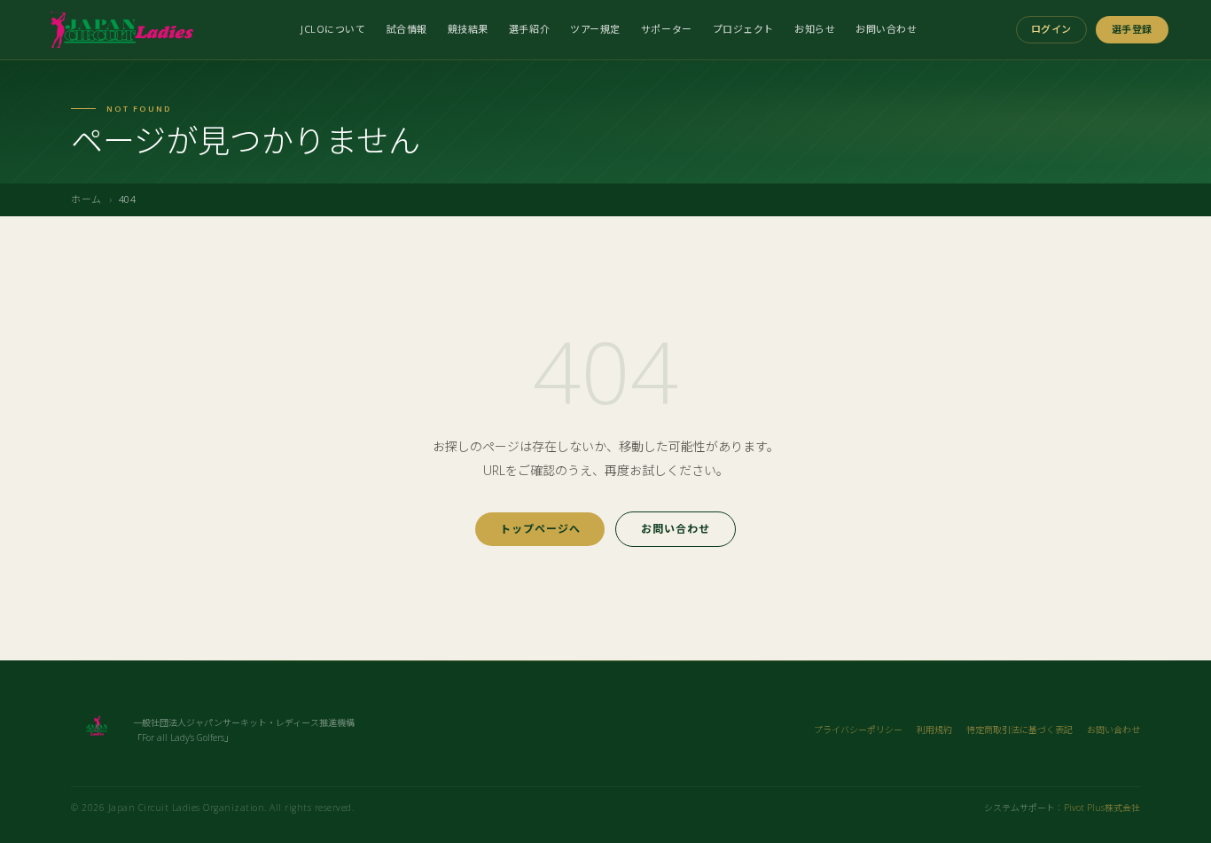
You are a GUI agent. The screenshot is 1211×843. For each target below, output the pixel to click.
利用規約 (934, 729)
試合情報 (407, 28)
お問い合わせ (886, 28)
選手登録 (1132, 28)
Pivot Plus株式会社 (1102, 807)
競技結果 (468, 28)
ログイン (1051, 28)
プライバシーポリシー (858, 729)
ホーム (86, 199)
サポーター (666, 28)
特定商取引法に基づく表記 (1019, 729)
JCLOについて (333, 28)
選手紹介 (529, 28)
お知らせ (814, 28)
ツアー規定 (595, 28)
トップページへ (540, 528)
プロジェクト (743, 28)
